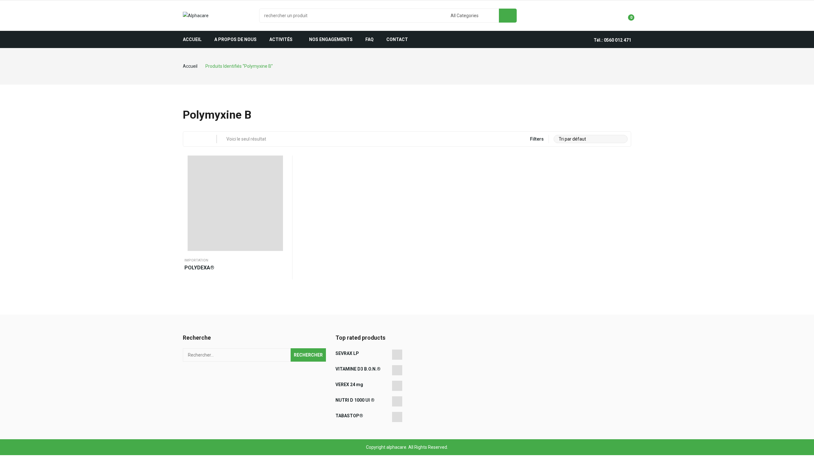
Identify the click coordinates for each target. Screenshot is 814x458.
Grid (190, 139)
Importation (196, 260)
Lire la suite (281, 177)
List (203, 139)
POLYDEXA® (199, 268)
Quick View (281, 161)
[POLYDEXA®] (235, 203)
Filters (537, 139)
